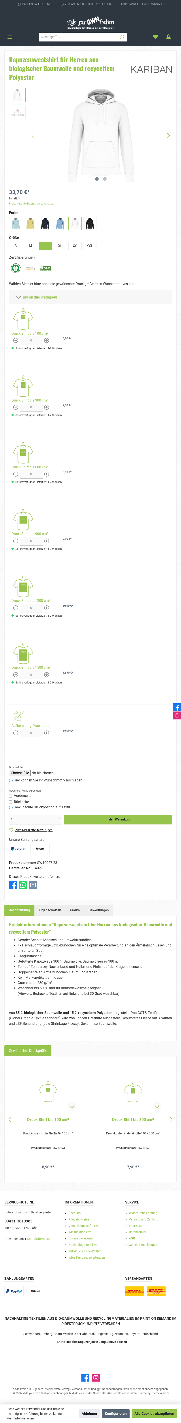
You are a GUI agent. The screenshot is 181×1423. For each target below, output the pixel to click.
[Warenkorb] (177, 35)
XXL (90, 246)
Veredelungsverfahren (83, 1226)
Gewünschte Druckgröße (39, 297)
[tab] (19, 910)
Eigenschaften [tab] (50, 910)
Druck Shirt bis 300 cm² (29, 400)
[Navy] (45, 223)
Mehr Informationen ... (22, 1418)
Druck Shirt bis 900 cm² (29, 534)
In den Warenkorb (118, 819)
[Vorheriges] (33, 135)
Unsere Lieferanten (81, 1238)
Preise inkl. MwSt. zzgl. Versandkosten (32, 203)
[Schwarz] (89, 223)
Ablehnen (89, 1414)
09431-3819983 (18, 1221)
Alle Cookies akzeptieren (154, 1414)
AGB (132, 1238)
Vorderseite (22, 796)
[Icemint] (15, 223)
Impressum (136, 1226)
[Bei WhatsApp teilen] (23, 884)
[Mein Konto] (168, 36)
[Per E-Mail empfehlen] (33, 884)
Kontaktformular (38, 1239)
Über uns (74, 1213)
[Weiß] (75, 223)
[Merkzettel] (155, 36)
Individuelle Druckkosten (85, 1251)
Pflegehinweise (78, 1219)
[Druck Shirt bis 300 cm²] (132, 1092)
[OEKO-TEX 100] (30, 268)
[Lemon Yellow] (30, 223)
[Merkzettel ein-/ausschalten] (72, 1106)
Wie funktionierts (79, 1232)
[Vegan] (45, 268)
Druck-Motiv (16, 767)
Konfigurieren (116, 1414)
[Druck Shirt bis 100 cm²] (47, 1092)
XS (75, 246)
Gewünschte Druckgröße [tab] (28, 1051)
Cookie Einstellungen (143, 1245)
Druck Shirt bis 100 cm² (29, 333)
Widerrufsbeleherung (143, 1213)
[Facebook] (85, 1378)
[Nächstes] (168, 135)
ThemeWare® (160, 1393)
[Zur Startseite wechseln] (90, 22)
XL (60, 246)
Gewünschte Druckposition (25, 790)
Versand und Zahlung (143, 1219)
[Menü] (9, 36)
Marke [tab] (75, 910)
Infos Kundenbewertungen (86, 1258)
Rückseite (21, 802)
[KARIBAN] (151, 69)
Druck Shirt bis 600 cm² (29, 467)
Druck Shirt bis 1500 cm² (30, 667)
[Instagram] (96, 1378)
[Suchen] (122, 37)
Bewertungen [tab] (99, 910)
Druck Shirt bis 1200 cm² (30, 601)
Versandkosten (81, 1389)
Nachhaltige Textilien (82, 1245)
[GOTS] (15, 268)
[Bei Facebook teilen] (13, 884)
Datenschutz (137, 1232)
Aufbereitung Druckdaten (30, 726)
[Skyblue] (60, 223)
